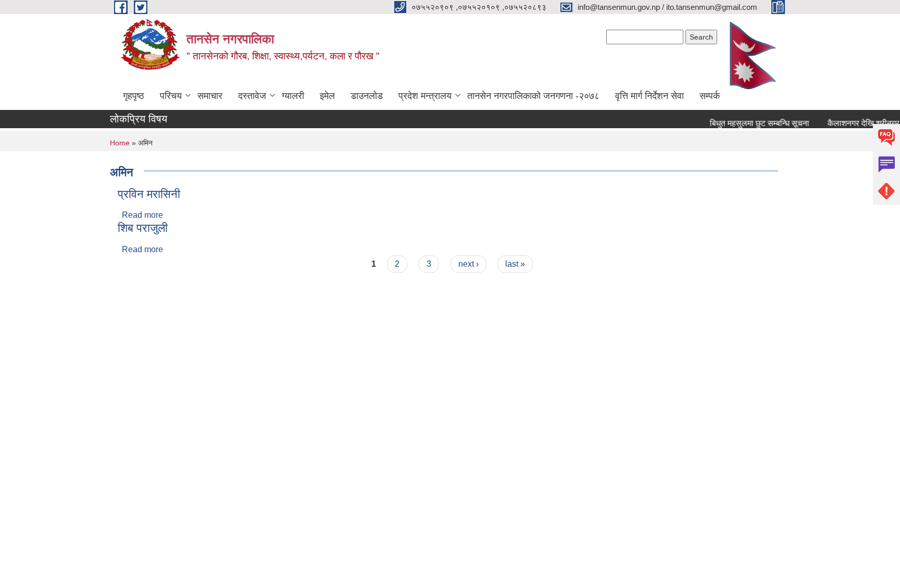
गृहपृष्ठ (133, 96)
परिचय (171, 96)
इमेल (327, 96)
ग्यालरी (293, 96)
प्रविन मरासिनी (149, 194)
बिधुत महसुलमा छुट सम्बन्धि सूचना (755, 123)
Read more (142, 214)
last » (515, 263)
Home (120, 143)
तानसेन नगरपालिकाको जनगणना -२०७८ (533, 96)
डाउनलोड (367, 96)
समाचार (209, 96)
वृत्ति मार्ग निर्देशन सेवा (649, 96)
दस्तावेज (252, 96)
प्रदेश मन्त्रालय (425, 96)
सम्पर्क (709, 96)
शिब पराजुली (143, 227)
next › (468, 263)
